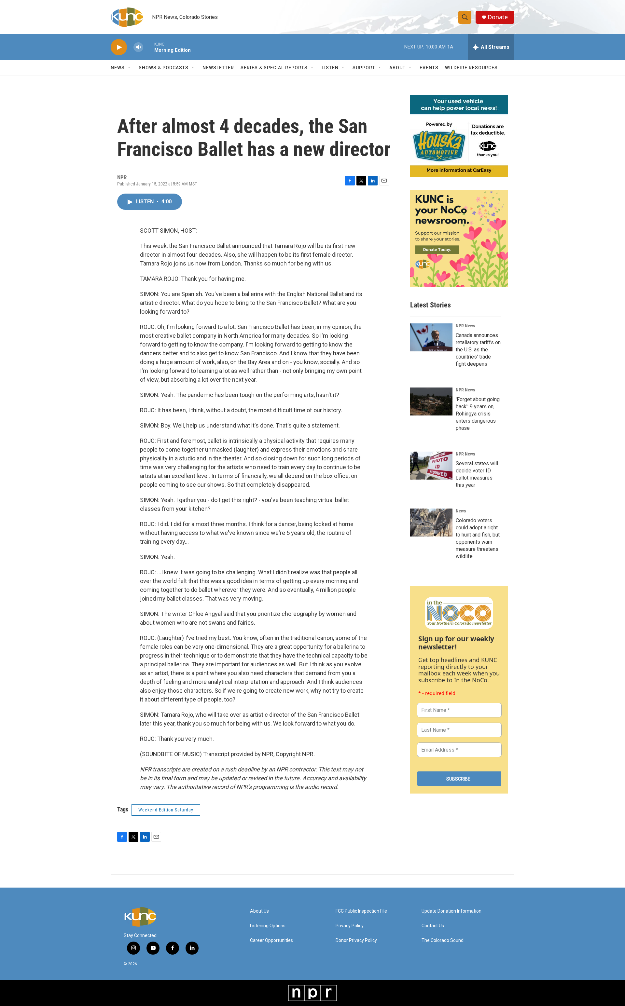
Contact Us (433, 925)
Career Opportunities (271, 940)
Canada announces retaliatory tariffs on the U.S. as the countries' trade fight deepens (478, 349)
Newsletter (218, 67)
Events (429, 67)
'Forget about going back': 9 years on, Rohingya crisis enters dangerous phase (478, 413)
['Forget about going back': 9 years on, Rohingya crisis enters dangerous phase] (431, 401)
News (461, 510)
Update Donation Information (451, 911)
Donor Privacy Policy (356, 940)
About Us (259, 911)
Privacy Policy (350, 925)
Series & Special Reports (274, 67)
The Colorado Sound (443, 940)
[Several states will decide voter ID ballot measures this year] (431, 466)
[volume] (138, 47)
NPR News (465, 325)
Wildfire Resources (471, 67)
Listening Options (267, 925)
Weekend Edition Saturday (165, 809)
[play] (119, 47)
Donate (498, 17)
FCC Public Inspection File (361, 911)
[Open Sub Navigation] (129, 67)
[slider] (149, 47)
